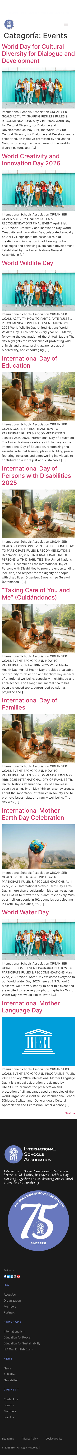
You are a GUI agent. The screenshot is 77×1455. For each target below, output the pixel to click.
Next (70, 1113)
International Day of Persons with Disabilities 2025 (36, 475)
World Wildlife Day (27, 263)
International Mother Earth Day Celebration (33, 814)
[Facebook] (25, 4)
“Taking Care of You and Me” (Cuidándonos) (36, 593)
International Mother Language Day (31, 1007)
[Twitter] (32, 4)
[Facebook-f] (5, 1276)
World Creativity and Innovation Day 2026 (31, 159)
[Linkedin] (38, 4)
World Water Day (25, 912)
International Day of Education (29, 362)
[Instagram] (45, 4)
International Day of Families (29, 704)
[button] (66, 24)
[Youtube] (51, 4)
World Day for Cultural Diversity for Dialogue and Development (38, 54)
